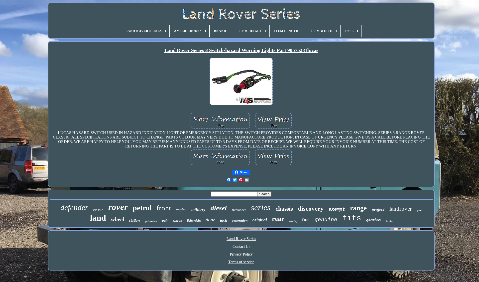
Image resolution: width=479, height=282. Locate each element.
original (259, 220)
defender (74, 207)
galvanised (151, 221)
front (163, 208)
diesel (219, 208)
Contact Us (241, 246)
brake (389, 221)
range (358, 208)
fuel (306, 219)
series (260, 207)
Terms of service (241, 262)
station (134, 220)
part (419, 210)
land (98, 217)
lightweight (194, 220)
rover (118, 207)
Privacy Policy (241, 254)
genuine (326, 220)
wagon (177, 220)
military (198, 209)
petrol (142, 208)
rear (278, 218)
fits (351, 218)
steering (293, 221)
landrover (400, 209)
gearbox (373, 219)
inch (223, 220)
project (378, 209)
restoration (239, 220)
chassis (284, 208)
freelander (239, 210)
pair (165, 220)
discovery (311, 208)
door (210, 219)
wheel (117, 219)
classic (98, 210)
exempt (337, 209)
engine (181, 210)
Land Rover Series (241, 239)
